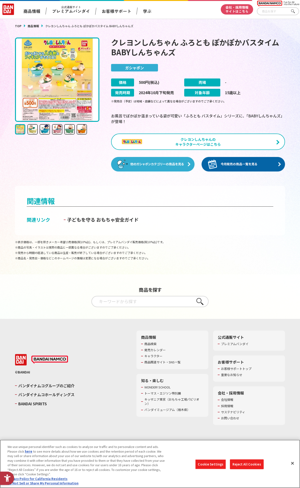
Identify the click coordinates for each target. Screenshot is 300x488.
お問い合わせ (230, 418)
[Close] (292, 463)
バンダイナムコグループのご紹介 (46, 385)
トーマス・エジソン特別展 (162, 393)
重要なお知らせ (231, 375)
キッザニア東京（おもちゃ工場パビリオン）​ (171, 401)
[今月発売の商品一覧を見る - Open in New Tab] (243, 164)
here (28, 451)
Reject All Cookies (246, 464)
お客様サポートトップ (236, 369)
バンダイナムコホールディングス (46, 394)
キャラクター (153, 356)
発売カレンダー (155, 350)
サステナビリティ (233, 412)
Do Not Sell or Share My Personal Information (43, 483)
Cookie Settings (210, 464)
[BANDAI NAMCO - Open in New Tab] (49, 360)
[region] (150, 464)
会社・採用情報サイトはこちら (236, 9)
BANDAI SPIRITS (32, 403)
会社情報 (227, 400)
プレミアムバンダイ (234, 344)
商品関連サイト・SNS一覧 (162, 362)
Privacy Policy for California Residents (38, 479)
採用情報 (227, 406)
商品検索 (150, 344)
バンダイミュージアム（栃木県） (167, 410)
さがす (295, 11)
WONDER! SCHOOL (157, 387)
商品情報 (33, 26)
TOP (18, 26)
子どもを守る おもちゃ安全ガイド (103, 219)
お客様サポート (116, 11)
